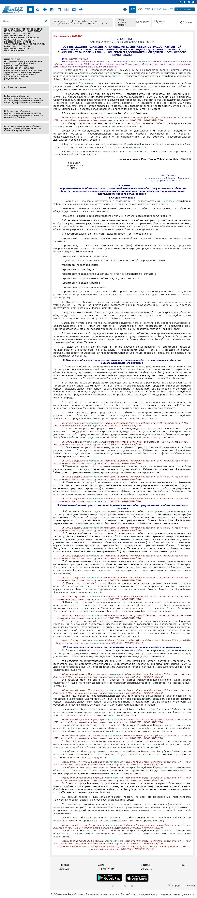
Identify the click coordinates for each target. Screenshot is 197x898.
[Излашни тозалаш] (46, 21)
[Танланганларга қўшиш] (37, 9)
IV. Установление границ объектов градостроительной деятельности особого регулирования (23, 128)
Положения (139, 147)
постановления (114, 117)
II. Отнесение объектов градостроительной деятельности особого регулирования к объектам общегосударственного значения (23, 99)
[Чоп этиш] (81, 9)
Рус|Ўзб (156, 9)
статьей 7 (117, 76)
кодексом (168, 201)
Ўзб (140, 9)
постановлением (141, 61)
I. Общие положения (15, 87)
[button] (25, 40)
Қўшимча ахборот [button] (159, 22)
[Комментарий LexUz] (52, 9)
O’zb (147, 9)
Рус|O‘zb (168, 9)
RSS (182, 864)
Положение (86, 83)
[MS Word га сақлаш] (73, 9)
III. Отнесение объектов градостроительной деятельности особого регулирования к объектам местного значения (23, 114)
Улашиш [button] (188, 22)
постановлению (156, 178)
